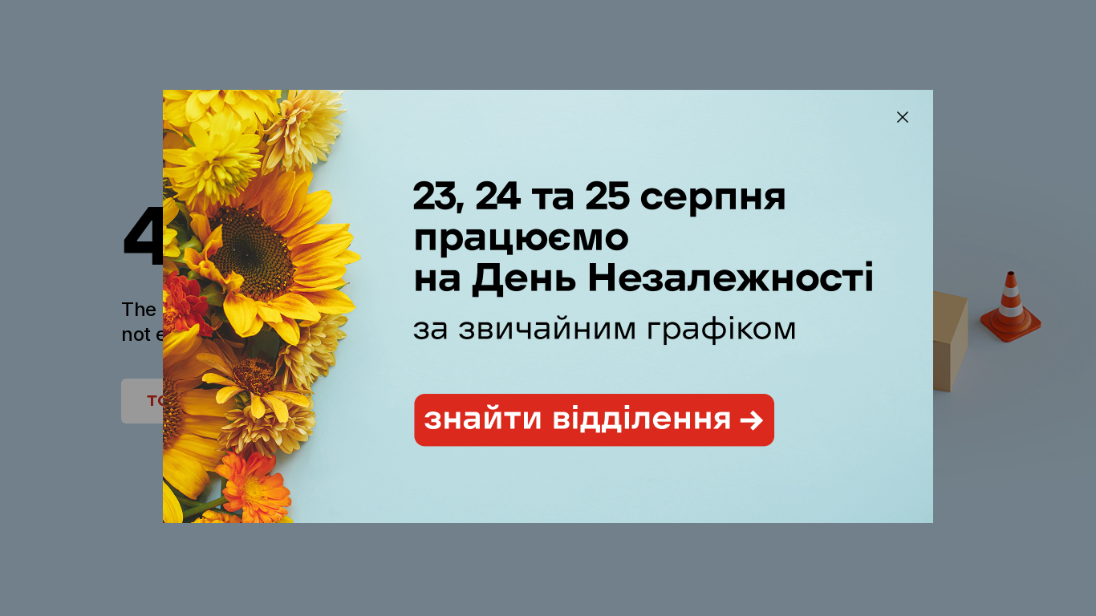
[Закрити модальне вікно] (902, 117)
